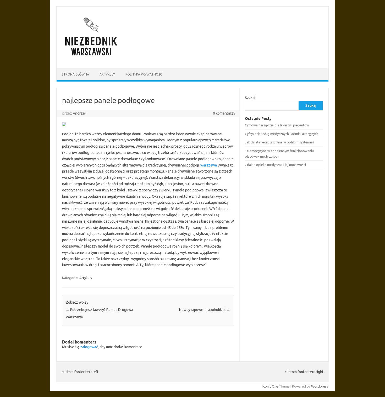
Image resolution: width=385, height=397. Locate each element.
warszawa (208, 165)
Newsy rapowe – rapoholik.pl (204, 310)
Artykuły (107, 74)
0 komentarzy (224, 113)
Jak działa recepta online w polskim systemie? (279, 142)
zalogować (89, 347)
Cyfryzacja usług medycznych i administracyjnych (281, 134)
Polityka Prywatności (144, 74)
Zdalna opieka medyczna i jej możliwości (275, 165)
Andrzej (79, 113)
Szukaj (250, 97)
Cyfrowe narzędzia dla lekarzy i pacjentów (277, 125)
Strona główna (75, 74)
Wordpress (319, 386)
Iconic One (270, 386)
